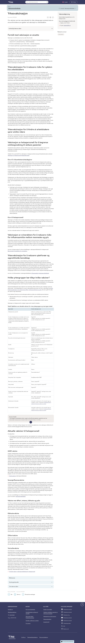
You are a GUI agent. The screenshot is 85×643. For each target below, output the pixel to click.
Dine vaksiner (61, 34)
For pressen (28, 623)
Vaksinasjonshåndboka (14, 8)
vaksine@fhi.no (67, 25)
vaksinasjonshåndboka (20, 496)
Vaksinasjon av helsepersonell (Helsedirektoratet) (18, 155)
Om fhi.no (23, 637)
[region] (67, 22)
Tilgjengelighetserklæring (32, 637)
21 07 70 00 (12, 615)
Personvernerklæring (43, 637)
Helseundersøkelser (47, 619)
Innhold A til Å (46, 622)
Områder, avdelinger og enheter (32, 620)
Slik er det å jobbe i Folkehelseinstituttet (30, 617)
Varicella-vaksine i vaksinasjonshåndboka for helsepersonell (22, 571)
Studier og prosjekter (47, 609)
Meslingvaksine (12, 476)
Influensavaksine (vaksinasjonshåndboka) (40, 273)
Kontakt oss (10, 609)
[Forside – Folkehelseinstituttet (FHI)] (10, 2)
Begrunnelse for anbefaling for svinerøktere (17, 251)
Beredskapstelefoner (12, 612)
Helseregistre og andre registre (49, 616)
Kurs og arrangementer (30, 609)
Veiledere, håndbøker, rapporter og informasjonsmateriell (50, 613)
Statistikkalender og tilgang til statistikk (32, 613)
